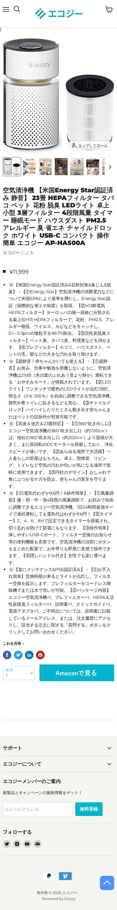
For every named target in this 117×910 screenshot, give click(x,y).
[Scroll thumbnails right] (109, 167)
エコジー (11, 252)
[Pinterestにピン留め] (40, 655)
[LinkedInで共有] (29, 655)
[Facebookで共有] (7, 655)
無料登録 (89, 809)
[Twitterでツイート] (18, 655)
